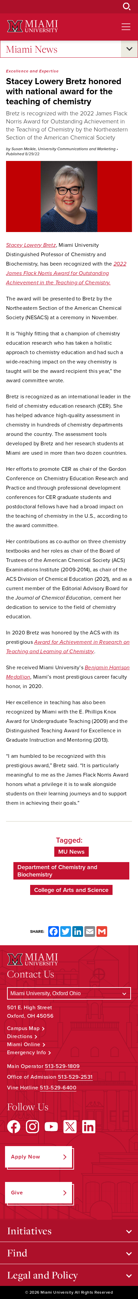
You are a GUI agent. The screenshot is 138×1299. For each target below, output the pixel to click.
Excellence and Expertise (32, 71)
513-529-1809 (62, 1066)
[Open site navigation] (126, 27)
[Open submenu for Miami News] (129, 49)
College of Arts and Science (71, 890)
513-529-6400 (58, 1087)
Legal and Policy (42, 1275)
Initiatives (29, 1230)
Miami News (31, 49)
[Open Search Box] (127, 7)
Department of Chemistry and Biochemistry (57, 870)
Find (17, 1252)
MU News (71, 851)
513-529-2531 (75, 1077)
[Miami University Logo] (32, 26)
